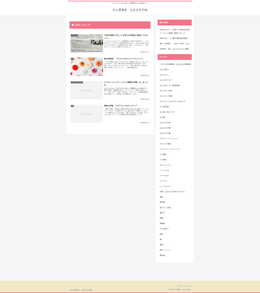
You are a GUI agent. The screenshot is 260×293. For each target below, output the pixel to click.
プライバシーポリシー (185, 286)
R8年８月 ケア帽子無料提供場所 (174, 38)
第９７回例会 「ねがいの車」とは (174, 44)
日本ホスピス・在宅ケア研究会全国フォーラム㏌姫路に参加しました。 (175, 31)
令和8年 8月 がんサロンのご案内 (174, 49)
